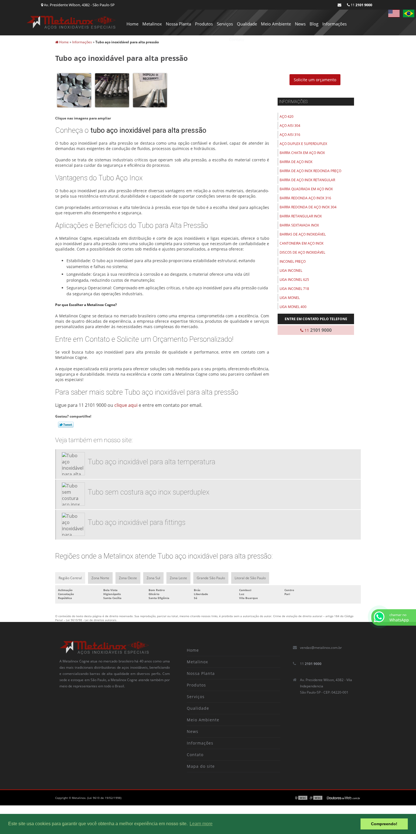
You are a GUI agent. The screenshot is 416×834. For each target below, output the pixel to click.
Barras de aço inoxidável (303, 234)
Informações (334, 24)
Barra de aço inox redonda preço (310, 170)
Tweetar (66, 424)
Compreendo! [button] (384, 824)
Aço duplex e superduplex (303, 143)
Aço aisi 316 (290, 134)
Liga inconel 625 (294, 279)
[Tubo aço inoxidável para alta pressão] (74, 90)
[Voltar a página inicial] (71, 22)
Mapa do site (201, 766)
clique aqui (126, 405)
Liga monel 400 (293, 306)
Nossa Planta (178, 24)
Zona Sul (153, 578)
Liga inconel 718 (294, 288)
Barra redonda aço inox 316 (305, 198)
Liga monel (290, 297)
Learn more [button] (201, 823)
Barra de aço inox (296, 161)
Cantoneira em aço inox (301, 243)
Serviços (225, 24)
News (300, 24)
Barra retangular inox (301, 216)
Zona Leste (178, 578)
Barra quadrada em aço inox (306, 189)
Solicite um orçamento (315, 79)
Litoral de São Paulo (250, 578)
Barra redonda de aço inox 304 (308, 207)
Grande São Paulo (211, 578)
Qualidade (247, 24)
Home (132, 24)
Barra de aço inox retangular (307, 180)
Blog (314, 24)
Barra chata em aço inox (302, 152)
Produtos (204, 24)
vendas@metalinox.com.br (321, 647)
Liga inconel (291, 270)
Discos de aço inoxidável (302, 252)
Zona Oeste (128, 578)
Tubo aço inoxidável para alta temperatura (151, 462)
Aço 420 (286, 116)
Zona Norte (100, 578)
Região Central (70, 578)
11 (361, 4)
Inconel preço (293, 261)
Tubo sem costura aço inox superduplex (148, 492)
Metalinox (152, 24)
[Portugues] (408, 13)
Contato (236, 39)
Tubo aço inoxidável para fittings (136, 522)
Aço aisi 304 (290, 125)
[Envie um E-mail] (339, 4)
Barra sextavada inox (299, 225)
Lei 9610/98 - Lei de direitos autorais (91, 620)
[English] (394, 13)
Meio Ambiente (276, 24)
